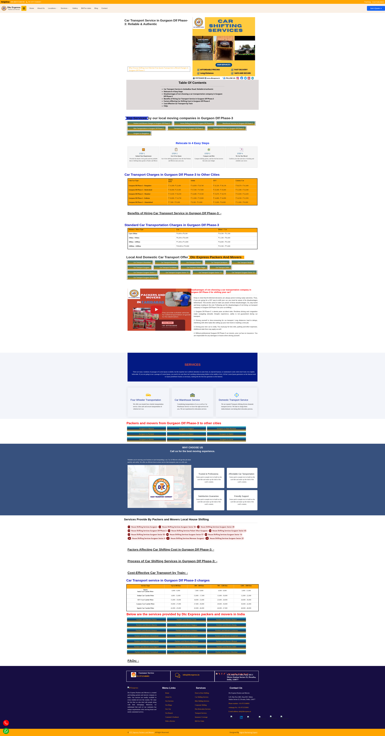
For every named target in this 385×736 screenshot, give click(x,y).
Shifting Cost (143, 68)
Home (31, 8)
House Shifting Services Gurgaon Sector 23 (226, 538)
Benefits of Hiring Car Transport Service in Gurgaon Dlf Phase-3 (189, 99)
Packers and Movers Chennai (186, 647)
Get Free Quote (158, 68)
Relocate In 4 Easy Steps (173, 91)
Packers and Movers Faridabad (146, 652)
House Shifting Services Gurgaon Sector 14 (225, 534)
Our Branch (169, 713)
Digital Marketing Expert (248, 732)
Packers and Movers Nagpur (186, 625)
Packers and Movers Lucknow (226, 630)
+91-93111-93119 (17, 2)
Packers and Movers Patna (146, 620)
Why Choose (133, 68)
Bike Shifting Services (202, 701)
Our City (168, 709)
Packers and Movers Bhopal (226, 641)
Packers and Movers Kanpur (146, 630)
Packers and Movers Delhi (226, 647)
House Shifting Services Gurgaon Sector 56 (179, 527)
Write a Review (170, 721)
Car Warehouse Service (187, 400)
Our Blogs (168, 705)
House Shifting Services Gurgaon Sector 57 (186, 534)
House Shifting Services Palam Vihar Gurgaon (189, 531)
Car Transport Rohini (193, 262)
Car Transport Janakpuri (219, 262)
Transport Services (201, 713)
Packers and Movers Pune (186, 620)
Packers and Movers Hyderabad (146, 641)
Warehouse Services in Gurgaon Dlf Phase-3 (238, 123)
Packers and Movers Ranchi (146, 625)
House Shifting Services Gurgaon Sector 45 (229, 531)
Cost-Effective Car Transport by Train (178, 103)
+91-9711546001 (34, 2)
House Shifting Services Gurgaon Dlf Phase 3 (148, 531)
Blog (96, 8)
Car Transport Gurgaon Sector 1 (144, 272)
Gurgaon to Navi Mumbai (226, 428)
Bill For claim (86, 8)
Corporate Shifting (201, 705)
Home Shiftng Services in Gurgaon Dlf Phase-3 (196, 123)
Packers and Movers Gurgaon (186, 636)
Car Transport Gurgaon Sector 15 (177, 272)
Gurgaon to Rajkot (226, 434)
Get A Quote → (376, 8)
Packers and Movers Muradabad (186, 652)
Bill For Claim (199, 721)
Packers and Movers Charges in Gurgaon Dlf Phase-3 (152, 123)
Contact (104, 8)
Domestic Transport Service (233, 400)
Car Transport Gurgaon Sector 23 (243, 272)
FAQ (150, 68)
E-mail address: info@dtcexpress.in (240, 711)
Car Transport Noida (245, 262)
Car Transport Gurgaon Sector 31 (145, 277)
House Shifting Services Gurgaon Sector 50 (148, 534)
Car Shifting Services (201, 697)
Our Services (169, 701)
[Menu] (23, 8)
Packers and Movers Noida (226, 625)
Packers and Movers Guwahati (226, 636)
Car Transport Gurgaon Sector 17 (210, 272)
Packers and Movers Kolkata (186, 630)
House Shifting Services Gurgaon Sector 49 (217, 527)
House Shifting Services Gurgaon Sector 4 (148, 538)
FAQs (166, 106)
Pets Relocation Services (202, 709)
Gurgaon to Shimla (146, 439)
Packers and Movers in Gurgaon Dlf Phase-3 (228, 128)
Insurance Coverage (201, 717)
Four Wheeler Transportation (146, 400)
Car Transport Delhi (222, 267)
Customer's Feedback (172, 717)
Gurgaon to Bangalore (141, 133)
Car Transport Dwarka (168, 262)
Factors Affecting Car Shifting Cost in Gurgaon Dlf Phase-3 (187, 101)
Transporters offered (172, 68)
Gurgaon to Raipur (186, 434)
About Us (41, 8)
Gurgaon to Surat (226, 439)
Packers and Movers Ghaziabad (146, 636)
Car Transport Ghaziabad (142, 262)
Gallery (75, 8)
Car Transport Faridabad (168, 267)
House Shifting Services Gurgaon (144, 527)
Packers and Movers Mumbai (226, 652)
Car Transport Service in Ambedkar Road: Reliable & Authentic (188, 89)
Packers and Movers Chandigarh (146, 647)
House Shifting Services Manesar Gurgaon (187, 538)
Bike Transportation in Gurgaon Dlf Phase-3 (149, 128)
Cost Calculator (378, 2)
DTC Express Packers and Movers (141, 732)
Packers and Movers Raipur (226, 620)
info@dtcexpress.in (191, 675)
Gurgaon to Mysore (146, 428)
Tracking (367, 2)
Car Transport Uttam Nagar (196, 267)
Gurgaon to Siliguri (186, 439)
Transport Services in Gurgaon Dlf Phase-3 (188, 128)
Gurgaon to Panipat (146, 434)
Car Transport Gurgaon (141, 267)
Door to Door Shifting (202, 693)
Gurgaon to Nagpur (186, 428)
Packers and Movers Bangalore (186, 641)
